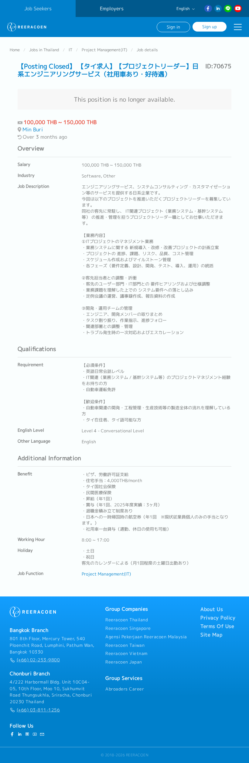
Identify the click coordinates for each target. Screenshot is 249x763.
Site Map (211, 635)
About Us (211, 609)
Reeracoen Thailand (126, 620)
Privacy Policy (217, 618)
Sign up (209, 26)
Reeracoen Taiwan (125, 645)
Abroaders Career (124, 689)
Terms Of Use (217, 626)
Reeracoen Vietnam (126, 653)
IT (70, 49)
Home (15, 49)
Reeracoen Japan (123, 662)
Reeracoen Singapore (128, 628)
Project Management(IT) (104, 49)
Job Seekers (38, 8)
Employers (112, 8)
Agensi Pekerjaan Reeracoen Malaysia (146, 637)
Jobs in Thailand (44, 49)
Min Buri (32, 129)
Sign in (173, 27)
